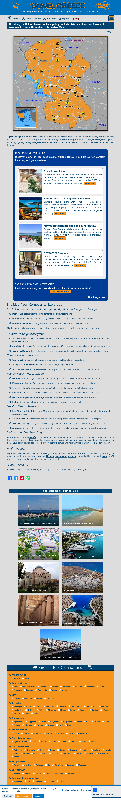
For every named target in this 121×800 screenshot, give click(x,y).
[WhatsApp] (27, 479)
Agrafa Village (14, 136)
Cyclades (16, 703)
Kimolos (104, 706)
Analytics (104, 790)
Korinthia (58, 765)
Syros (26, 713)
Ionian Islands (19, 729)
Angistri (27, 773)
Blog (75, 490)
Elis (48, 765)
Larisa (101, 686)
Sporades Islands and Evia (25, 778)
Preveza (29, 690)
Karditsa (90, 686)
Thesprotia (42, 690)
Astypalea (31, 722)
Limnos (73, 741)
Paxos (70, 733)
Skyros (61, 781)
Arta (15, 686)
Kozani (26, 753)
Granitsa (66, 142)
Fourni (43, 741)
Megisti (16, 725)
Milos (41, 710)
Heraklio (28, 698)
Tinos (35, 713)
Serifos (95, 710)
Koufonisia (18, 710)
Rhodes (50, 725)
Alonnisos (17, 781)
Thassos (89, 753)
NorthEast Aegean (21, 738)
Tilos (69, 725)
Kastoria (96, 750)
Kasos (79, 722)
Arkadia (39, 765)
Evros (52, 750)
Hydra (38, 773)
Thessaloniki (103, 753)
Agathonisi (18, 722)
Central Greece (33, 18)
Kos (87, 722)
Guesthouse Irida (54, 171)
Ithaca (26, 733)
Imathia (85, 750)
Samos (93, 741)
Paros (72, 710)
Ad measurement (90, 790)
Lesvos (63, 741)
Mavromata (55, 142)
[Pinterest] (21, 479)
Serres (79, 753)
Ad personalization (72, 790)
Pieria (44, 753)
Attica (26, 678)
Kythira (49, 733)
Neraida (50, 456)
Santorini (83, 710)
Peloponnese (18, 761)
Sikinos (16, 713)
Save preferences (23, 796)
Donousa (62, 706)
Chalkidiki (30, 750)
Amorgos (17, 706)
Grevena (73, 750)
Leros (106, 722)
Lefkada (60, 733)
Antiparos (49, 706)
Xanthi (16, 756)
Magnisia (17, 690)
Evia (28, 781)
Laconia (70, 765)
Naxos (63, 710)
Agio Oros (17, 750)
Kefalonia (37, 733)
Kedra (104, 456)
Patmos (39, 725)
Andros (38, 706)
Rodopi (54, 753)
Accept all (38, 796)
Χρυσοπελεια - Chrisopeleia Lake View (67, 198)
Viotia (64, 690)
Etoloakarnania (28, 686)
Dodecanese (17, 718)
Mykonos (52, 710)
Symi (60, 725)
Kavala (107, 750)
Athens (16, 678)
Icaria (53, 741)
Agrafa (65, 18)
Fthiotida (66, 686)
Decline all (8, 796)
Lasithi (39, 698)
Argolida (27, 765)
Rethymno (50, 698)
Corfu (16, 733)
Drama (42, 750)
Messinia (82, 765)
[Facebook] (10, 479)
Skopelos (50, 781)
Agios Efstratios (20, 741)
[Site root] (15, 5)
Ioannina (78, 686)
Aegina (16, 773)
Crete (14, 694)
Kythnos (30, 710)
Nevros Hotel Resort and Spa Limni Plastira (70, 226)
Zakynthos (82, 733)
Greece (16, 18)
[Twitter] (16, 479)
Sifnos (105, 710)
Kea (95, 706)
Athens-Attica (18, 674)
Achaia (16, 765)
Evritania (51, 18)
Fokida (55, 686)
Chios (33, 741)
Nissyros (28, 725)
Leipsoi (96, 722)
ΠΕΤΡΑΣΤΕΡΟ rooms (56, 253)
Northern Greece (20, 746)
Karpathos (67, 722)
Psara (83, 741)
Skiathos (38, 781)
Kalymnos (54, 722)
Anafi (28, 706)
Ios (87, 706)
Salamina (58, 773)
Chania (16, 698)
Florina (62, 750)
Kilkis (15, 753)
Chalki (43, 722)
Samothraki (67, 753)
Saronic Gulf (18, 769)
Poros (47, 773)
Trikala (54, 690)
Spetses (70, 773)
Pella (35, 753)
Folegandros (75, 706)
